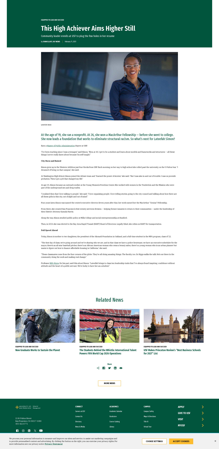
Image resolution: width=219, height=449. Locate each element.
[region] (109, 441)
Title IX (146, 421)
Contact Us (78, 416)
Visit (180, 419)
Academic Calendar (116, 411)
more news (109, 383)
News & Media (80, 427)
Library (112, 427)
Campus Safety (149, 411)
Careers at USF (80, 411)
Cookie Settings (154, 441)
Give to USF (184, 413)
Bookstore (113, 416)
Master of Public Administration (61, 146)
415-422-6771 (21, 424)
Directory (78, 421)
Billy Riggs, (54, 263)
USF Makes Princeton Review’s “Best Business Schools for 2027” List (172, 352)
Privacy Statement (54, 444)
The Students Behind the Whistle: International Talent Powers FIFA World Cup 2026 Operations (108, 352)
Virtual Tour (147, 427)
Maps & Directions (150, 416)
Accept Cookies (181, 441)
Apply (181, 407)
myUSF (181, 425)
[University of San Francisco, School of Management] (40, 408)
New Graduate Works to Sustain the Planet (37, 350)
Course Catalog (115, 421)
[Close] (215, 441)
